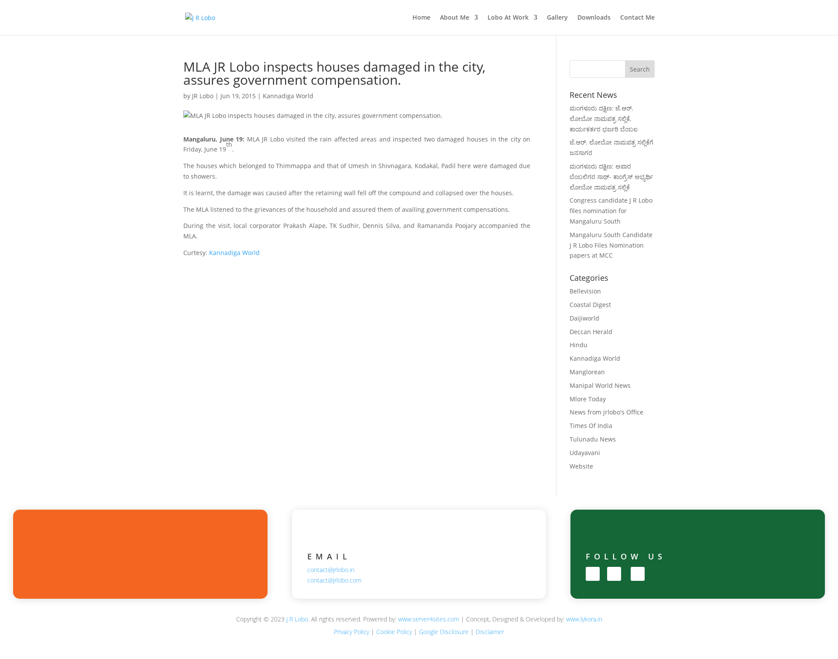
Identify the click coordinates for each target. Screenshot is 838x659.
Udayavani (585, 453)
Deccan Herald (591, 332)
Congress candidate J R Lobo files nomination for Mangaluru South (611, 210)
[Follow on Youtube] (638, 574)
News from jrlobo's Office (606, 412)
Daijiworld (584, 318)
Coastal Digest (590, 304)
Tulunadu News (593, 439)
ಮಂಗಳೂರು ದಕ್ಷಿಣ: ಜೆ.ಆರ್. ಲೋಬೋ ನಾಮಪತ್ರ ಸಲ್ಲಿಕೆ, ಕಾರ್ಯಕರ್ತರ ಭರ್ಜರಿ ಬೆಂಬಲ (604, 118)
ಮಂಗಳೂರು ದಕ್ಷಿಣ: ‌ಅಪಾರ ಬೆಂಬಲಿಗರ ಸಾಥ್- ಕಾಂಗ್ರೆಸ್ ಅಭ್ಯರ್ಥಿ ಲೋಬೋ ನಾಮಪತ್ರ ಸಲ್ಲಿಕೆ (611, 176)
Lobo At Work (508, 17)
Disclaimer (490, 632)
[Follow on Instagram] (614, 574)
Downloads (594, 17)
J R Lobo (297, 619)
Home (421, 17)
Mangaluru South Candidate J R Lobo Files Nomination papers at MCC (611, 245)
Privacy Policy (351, 632)
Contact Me (637, 17)
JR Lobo (202, 96)
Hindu (578, 345)
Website (581, 466)
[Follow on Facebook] (593, 574)
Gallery (557, 17)
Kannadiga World (288, 96)
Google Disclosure (444, 632)
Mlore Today (588, 399)
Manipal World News (600, 385)
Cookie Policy (394, 632)
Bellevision (585, 291)
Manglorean (587, 372)
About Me (454, 17)
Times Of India (591, 425)
